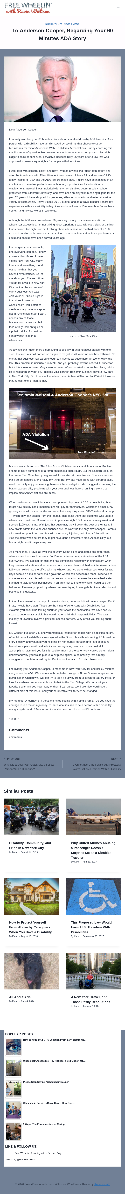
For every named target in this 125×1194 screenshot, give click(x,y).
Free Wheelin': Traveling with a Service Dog (38, 1153)
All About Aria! (20, 997)
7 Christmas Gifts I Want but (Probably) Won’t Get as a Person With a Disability (97, 764)
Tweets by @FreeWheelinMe (20, 1159)
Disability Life (53, 24)
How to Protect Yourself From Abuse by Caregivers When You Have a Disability (30, 927)
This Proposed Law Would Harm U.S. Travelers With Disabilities (91, 927)
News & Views (72, 24)
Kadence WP (102, 1184)
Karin (15, 852)
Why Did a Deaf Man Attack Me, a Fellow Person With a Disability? (29, 764)
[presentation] (31, 817)
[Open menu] (118, 8)
